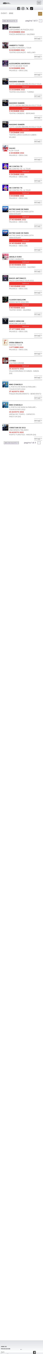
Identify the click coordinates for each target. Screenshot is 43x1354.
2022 (11, 13)
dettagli (37, 38)
